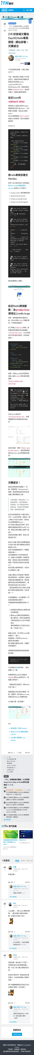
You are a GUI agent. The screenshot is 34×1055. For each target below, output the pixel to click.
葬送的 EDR (22, 840)
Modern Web (12, 23)
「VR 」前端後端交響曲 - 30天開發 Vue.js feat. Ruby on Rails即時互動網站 (18, 28)
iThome (17, 1047)
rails (26, 50)
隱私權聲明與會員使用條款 (11, 1051)
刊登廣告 (10, 1049)
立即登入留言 (17, 1034)
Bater (15, 955)
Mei (14, 903)
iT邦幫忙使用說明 (25, 1051)
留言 (12, 752)
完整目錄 (8, 819)
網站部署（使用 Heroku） (19, 728)
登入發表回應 (13, 896)
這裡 (17, 667)
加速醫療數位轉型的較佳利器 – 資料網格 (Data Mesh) (10, 842)
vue (23, 50)
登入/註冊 (29, 10)
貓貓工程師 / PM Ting (21, 56)
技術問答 (11, 10)
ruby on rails (12, 53)
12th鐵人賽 (12, 50)
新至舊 (23, 860)
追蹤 (20, 752)
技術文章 (4, 10)
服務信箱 (23, 1049)
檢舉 (28, 752)
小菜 (14, 867)
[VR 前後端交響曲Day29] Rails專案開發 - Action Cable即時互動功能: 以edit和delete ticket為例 (18, 810)
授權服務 (16, 1049)
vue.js (18, 50)
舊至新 (17, 860)
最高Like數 (29, 860)
